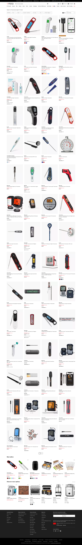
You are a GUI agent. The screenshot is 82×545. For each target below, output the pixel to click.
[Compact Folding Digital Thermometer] (32, 25)
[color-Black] (30, 478)
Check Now (64, 525)
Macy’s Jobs (43, 522)
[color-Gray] (62, 279)
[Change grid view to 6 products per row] (64, 12)
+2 (49, 73)
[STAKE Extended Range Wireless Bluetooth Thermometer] (50, 379)
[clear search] (47, 3)
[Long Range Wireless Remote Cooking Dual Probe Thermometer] (32, 407)
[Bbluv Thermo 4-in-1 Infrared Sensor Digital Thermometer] (32, 174)
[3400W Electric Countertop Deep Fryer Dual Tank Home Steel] (47, 465)
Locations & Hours (32, 515)
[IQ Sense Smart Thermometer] (32, 349)
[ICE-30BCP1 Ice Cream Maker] (70, 490)
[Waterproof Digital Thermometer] (50, 86)
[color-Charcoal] (9, 478)
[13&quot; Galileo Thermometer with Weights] (32, 232)
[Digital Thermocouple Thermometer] (15, 232)
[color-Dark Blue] (48, 73)
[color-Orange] (43, 73)
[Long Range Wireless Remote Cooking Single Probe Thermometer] (67, 349)
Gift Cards (19, 517)
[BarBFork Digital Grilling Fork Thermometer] (15, 174)
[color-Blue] (26, 42)
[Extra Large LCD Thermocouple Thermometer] (67, 86)
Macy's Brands (32, 520)
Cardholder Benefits (21, 515)
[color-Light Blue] (33, 478)
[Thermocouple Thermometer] (15, 319)
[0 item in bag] (74, 4)
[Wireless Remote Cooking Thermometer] (67, 291)
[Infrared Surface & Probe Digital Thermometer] (15, 291)
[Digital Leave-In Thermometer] (32, 291)
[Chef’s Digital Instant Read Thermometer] (32, 55)
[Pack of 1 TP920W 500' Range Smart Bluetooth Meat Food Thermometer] (50, 407)
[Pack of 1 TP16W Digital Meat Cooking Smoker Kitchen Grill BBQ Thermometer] (50, 262)
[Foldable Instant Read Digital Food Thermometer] (50, 319)
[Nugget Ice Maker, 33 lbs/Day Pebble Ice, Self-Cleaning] (12, 490)
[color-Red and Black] (42, 73)
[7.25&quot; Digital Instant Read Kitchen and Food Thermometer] (67, 55)
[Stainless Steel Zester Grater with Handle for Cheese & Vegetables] (23, 465)
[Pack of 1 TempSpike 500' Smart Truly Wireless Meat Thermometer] (67, 407)
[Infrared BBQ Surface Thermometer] (67, 174)
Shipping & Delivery (9, 522)
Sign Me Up (64, 515)
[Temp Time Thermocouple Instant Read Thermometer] (32, 262)
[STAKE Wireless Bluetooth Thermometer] (67, 434)
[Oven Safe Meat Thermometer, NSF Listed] (67, 232)
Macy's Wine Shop (32, 522)
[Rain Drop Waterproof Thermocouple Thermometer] (50, 174)
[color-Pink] (46, 73)
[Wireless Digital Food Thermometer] (15, 434)
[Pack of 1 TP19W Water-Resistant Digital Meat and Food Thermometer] (32, 86)
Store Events (31, 527)
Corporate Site (43, 517)
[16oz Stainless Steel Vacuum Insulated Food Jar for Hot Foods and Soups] (35, 465)
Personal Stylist (32, 524)
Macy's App (31, 517)
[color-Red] (25, 42)
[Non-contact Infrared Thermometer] (15, 55)
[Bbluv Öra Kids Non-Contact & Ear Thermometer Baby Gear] (15, 349)
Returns (8, 520)
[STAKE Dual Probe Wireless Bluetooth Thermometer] (67, 379)
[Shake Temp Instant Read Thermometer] (50, 349)
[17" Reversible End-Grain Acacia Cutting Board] (23, 490)
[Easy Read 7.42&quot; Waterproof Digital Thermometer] (50, 232)
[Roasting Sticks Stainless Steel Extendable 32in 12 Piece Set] (70, 465)
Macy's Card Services (21, 520)
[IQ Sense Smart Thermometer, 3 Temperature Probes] (32, 379)
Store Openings (32, 529)
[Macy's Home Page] (10, 4)
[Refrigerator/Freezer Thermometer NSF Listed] (67, 319)
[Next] (56, 25)
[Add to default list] (27, 460)
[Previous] (42, 25)
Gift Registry (31, 534)
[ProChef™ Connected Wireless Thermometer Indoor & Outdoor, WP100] (67, 25)
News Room (43, 524)
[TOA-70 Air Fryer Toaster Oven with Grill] (35, 490)
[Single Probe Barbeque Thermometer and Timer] (50, 434)
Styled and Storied (44, 529)
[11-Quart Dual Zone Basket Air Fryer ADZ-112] (47, 490)
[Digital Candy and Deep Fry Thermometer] (50, 291)
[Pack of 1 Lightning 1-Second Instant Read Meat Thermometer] (15, 262)
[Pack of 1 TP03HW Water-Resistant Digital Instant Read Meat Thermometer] (67, 204)
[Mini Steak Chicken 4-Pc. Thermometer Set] (32, 434)
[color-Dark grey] (32, 478)
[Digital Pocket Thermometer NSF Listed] (32, 144)
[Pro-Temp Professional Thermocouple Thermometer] (67, 262)
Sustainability (43, 527)
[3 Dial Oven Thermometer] (67, 144)
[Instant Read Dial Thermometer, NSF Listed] (15, 379)
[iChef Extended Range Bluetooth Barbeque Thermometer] (32, 204)
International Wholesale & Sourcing (46, 520)
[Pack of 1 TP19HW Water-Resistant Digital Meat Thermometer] (67, 116)
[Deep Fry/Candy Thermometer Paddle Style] (15, 116)
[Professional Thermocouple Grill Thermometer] (50, 204)
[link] (15, 39)
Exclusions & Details (59, 525)
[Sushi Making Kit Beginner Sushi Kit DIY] (58, 465)
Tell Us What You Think (33, 532)
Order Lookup (9, 517)
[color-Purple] (36, 478)
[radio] (25, 43)
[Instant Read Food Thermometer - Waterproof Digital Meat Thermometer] (50, 55)
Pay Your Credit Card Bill (21, 522)
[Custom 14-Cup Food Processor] (58, 490)
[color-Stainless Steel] (30, 504)
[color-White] (33, 504)
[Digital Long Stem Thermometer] (50, 144)
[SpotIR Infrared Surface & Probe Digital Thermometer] (32, 116)
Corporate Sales (44, 515)
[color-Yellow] (45, 73)
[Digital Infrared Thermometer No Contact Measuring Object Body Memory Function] (50, 25)
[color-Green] (10, 478)
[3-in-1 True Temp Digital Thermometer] (15, 86)
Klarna (8, 515)
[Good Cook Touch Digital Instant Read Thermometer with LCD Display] (50, 116)
